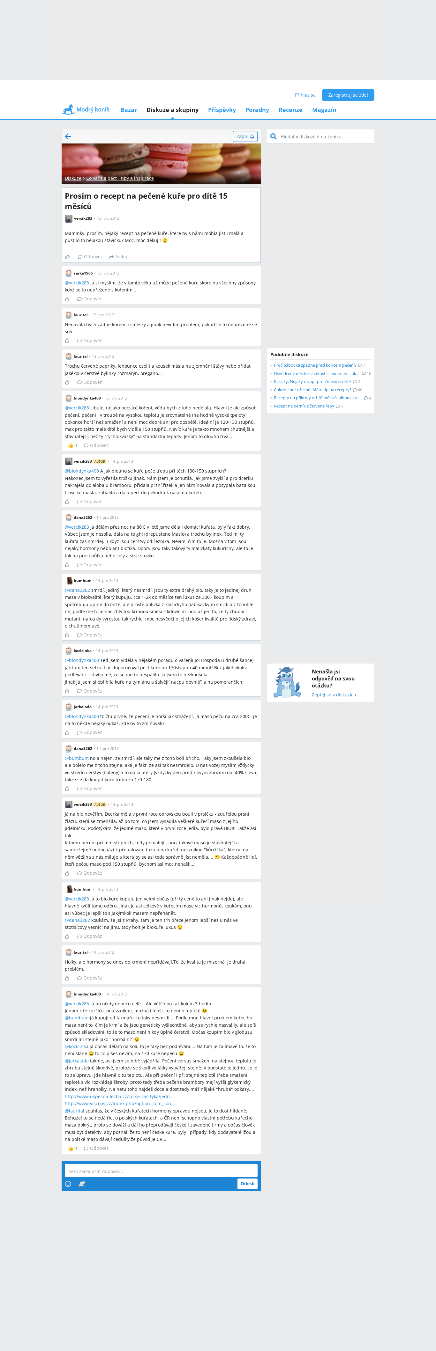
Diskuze (73, 178)
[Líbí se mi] (70, 257)
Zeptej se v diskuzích (334, 695)
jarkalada (79, 1061)
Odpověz (93, 256)
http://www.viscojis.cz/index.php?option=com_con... (120, 1103)
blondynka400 (84, 471)
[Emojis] (68, 1183)
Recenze (291, 110)
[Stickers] (81, 1183)
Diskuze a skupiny (173, 110)
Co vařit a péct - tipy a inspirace (120, 178)
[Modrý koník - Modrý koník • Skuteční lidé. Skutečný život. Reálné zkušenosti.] (85, 111)
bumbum (79, 758)
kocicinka (78, 1046)
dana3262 (79, 590)
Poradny (257, 110)
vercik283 (79, 283)
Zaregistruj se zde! (348, 95)
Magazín (324, 110)
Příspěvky (222, 110)
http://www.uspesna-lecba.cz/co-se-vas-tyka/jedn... (119, 1096)
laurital (76, 1111)
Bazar (129, 110)
